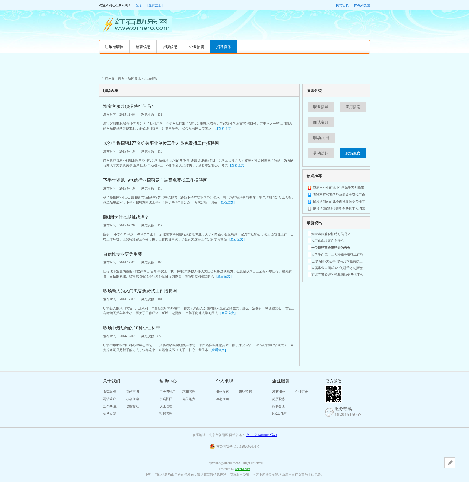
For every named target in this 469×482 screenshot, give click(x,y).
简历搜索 (278, 399)
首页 (121, 78)
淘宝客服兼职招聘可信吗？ (129, 106)
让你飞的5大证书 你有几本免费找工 (337, 261)
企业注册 (301, 391)
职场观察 (352, 153)
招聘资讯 (223, 47)
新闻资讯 (134, 78)
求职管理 (188, 391)
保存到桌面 (362, 5)
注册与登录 (167, 391)
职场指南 (132, 399)
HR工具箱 (279, 413)
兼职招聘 (245, 391)
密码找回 (165, 399)
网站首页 (342, 5)
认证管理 (165, 406)
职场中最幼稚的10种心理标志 (131, 328)
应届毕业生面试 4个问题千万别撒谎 (338, 188)
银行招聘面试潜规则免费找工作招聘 (339, 209)
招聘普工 (278, 406)
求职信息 (170, 47)
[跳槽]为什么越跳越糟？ (126, 217)
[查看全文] (224, 128)
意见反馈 (109, 413)
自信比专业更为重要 (122, 254)
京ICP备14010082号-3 (261, 435)
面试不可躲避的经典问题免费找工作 (339, 195)
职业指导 (320, 107)
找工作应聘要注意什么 (327, 241)
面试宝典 (320, 122)
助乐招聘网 (114, 47)
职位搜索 (222, 391)
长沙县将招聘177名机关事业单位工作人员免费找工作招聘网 (161, 143)
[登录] (139, 5)
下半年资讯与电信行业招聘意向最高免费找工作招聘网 (155, 180)
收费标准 (109, 391)
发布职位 (278, 391)
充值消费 (188, 399)
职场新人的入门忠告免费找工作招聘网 (140, 291)
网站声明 (132, 391)
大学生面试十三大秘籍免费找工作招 (337, 254)
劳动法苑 (320, 153)
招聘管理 (165, 413)
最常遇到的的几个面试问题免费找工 (339, 202)
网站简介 (109, 399)
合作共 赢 (110, 406)
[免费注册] (155, 5)
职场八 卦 (321, 138)
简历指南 (352, 107)
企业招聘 (196, 47)
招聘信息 (143, 47)
